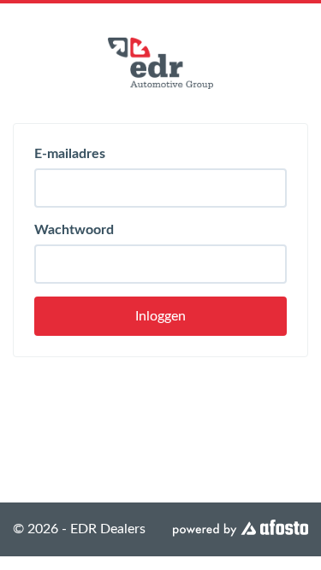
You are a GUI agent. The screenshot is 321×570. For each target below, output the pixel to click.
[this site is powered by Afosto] (240, 529)
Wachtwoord (74, 230)
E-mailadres (69, 154)
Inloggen (160, 316)
